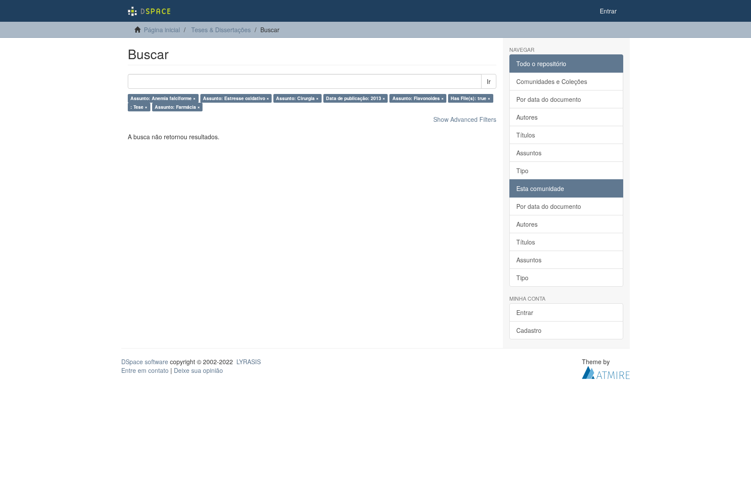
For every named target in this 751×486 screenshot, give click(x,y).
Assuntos (529, 152)
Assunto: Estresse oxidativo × (236, 98)
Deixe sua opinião (198, 370)
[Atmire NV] (606, 371)
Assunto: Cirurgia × (297, 98)
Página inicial (162, 29)
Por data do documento (548, 99)
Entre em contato (145, 370)
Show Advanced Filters (464, 119)
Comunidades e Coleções (551, 81)
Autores (527, 117)
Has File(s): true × (470, 98)
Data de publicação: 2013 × (355, 98)
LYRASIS (248, 361)
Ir (489, 81)
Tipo (522, 170)
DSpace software (144, 361)
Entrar (524, 312)
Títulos (525, 135)
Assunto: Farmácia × (177, 107)
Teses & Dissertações (221, 29)
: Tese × (138, 107)
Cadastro (529, 330)
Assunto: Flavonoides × (418, 98)
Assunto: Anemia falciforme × (163, 98)
